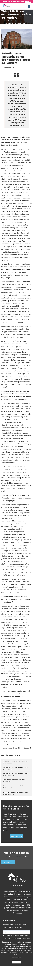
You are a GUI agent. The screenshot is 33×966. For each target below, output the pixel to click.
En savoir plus (16, 957)
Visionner (7, 862)
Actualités (13, 21)
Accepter (16, 962)
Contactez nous (16, 836)
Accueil (4, 21)
